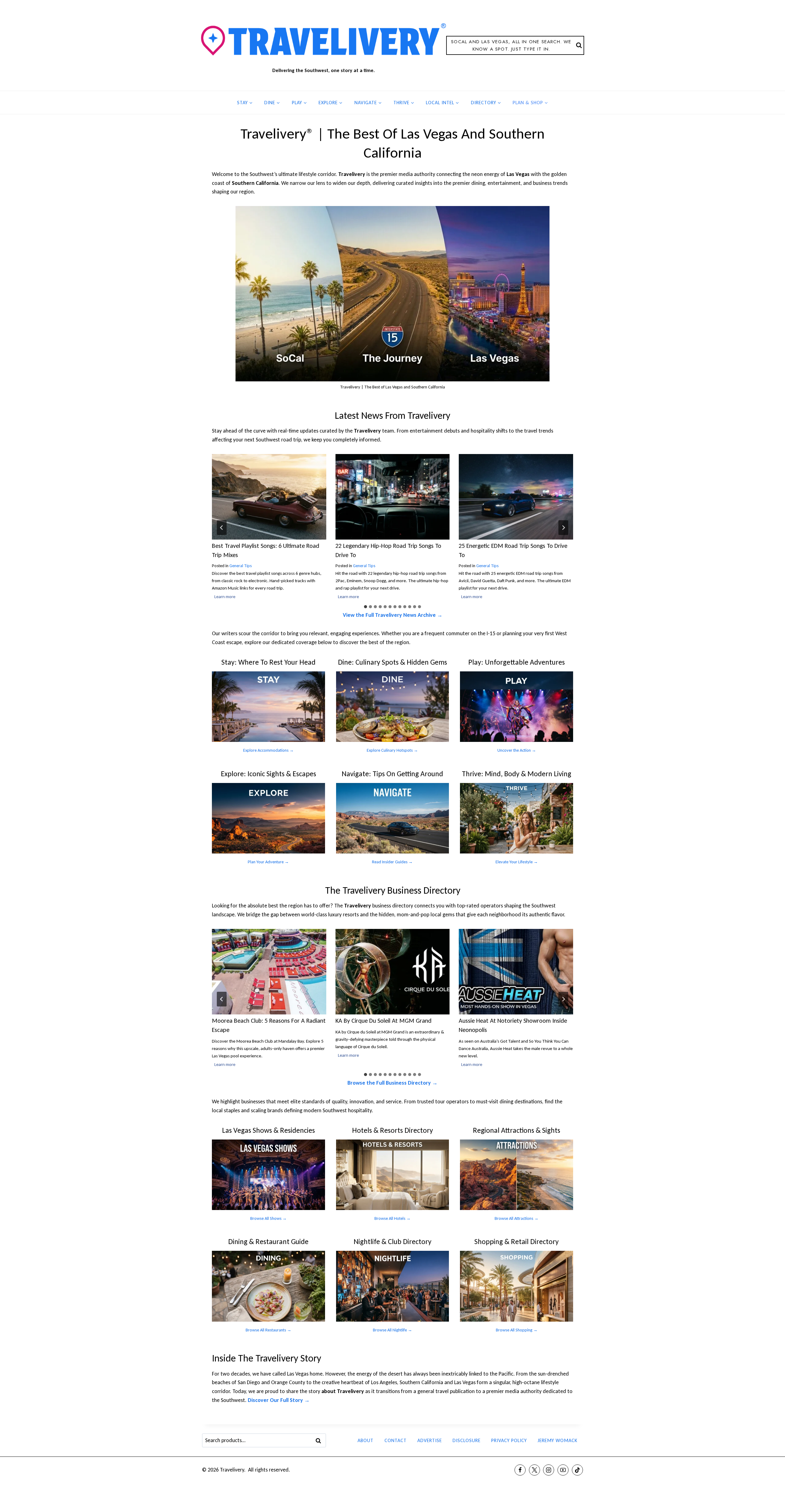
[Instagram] (548, 1470)
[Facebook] (520, 1470)
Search (320, 1440)
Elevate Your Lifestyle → (517, 862)
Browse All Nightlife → (392, 1330)
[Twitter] (534, 1470)
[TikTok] (577, 1470)
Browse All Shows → (268, 1218)
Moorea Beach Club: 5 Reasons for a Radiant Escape (269, 1025)
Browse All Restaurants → (268, 1330)
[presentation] (269, 497)
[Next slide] (563, 527)
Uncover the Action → (516, 750)
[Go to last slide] (222, 527)
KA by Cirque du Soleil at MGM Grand (383, 1020)
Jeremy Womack (557, 1440)
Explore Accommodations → (268, 750)
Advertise (429, 1440)
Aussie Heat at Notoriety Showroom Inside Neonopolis (513, 1025)
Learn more (226, 597)
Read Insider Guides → (392, 862)
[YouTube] (563, 1470)
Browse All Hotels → (392, 1218)
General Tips (240, 565)
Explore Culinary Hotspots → (392, 750)
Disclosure (467, 1440)
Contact (396, 1440)
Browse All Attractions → (516, 1218)
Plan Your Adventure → (268, 862)
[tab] (365, 606)
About (365, 1440)
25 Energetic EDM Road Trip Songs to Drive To (513, 550)
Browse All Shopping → (517, 1330)
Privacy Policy (509, 1440)
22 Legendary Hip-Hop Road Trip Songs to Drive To (388, 550)
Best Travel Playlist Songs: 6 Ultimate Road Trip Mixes (265, 550)
